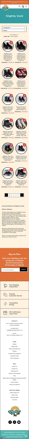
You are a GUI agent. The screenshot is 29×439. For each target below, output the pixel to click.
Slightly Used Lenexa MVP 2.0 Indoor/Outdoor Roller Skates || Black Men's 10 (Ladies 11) (21, 57)
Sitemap (11, 434)
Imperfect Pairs (14, 356)
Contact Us (14, 368)
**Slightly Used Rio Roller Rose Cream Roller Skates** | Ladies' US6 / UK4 (21, 133)
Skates (14, 344)
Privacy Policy (14, 382)
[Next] (22, 195)
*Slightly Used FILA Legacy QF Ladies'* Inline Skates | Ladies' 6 (7, 182)
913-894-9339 (14, 328)
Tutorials (14, 399)
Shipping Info (14, 371)
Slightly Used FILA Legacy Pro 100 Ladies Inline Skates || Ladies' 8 (7, 133)
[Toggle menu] (26, 6)
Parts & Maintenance (14, 349)
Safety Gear (14, 346)
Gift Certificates (14, 358)
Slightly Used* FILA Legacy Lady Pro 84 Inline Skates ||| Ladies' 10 (21, 182)
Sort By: (7, 36)
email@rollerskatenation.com (14, 330)
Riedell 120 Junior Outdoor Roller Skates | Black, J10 (21, 108)
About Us (14, 366)
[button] (14, 27)
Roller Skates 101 (14, 392)
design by (19, 434)
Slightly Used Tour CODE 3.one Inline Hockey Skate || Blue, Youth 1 (8, 109)
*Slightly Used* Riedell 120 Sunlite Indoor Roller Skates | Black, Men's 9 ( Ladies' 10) (8, 83)
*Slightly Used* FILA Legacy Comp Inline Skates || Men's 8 (21, 158)
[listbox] (18, 36)
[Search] (19, 6)
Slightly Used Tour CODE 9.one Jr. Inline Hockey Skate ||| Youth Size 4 (8, 158)
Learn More (15, 3)
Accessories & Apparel (14, 353)
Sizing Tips (14, 395)
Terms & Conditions (14, 384)
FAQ (14, 375)
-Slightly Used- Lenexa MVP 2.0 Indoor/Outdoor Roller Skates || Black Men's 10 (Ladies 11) (7, 57)
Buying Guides (14, 397)
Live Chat (26, 436)
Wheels (14, 351)
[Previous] (6, 195)
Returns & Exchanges (14, 373)
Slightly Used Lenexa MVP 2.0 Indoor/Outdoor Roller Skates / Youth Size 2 (21, 83)
